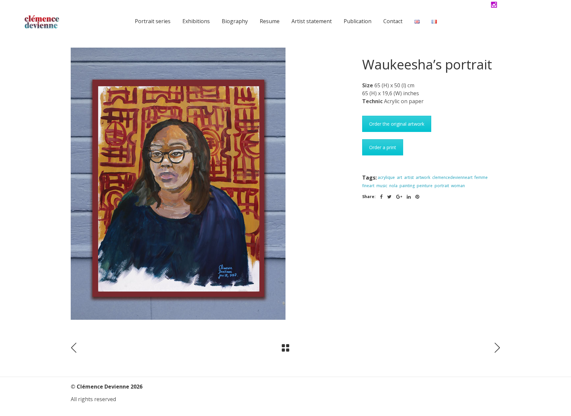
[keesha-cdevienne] (211, 184)
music (381, 185)
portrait (442, 185)
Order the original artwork (396, 124)
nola (393, 185)
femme (481, 177)
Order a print (382, 147)
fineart (368, 185)
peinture (425, 185)
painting (407, 185)
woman (458, 185)
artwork (423, 177)
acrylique (386, 177)
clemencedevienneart (452, 177)
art (399, 177)
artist (409, 177)
